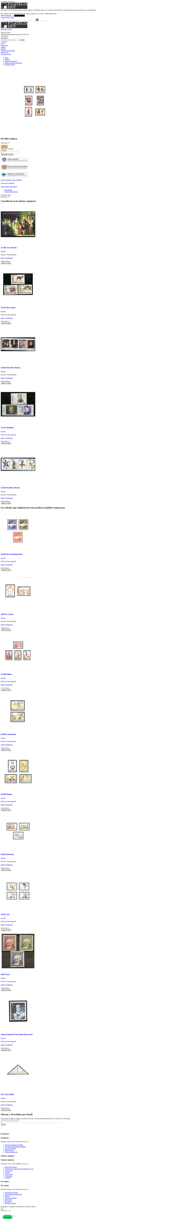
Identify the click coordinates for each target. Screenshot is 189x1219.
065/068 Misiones (6, 794)
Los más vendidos (10, 1148)
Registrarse (13, 186)
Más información (7, 15)
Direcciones (8, 1200)
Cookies (7, 1172)
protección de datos (13, 1130)
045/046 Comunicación (8, 734)
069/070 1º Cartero (7, 614)
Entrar (3, 258)
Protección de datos (11, 1167)
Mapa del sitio (9, 1150)
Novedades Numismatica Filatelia (15, 1147)
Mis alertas (8, 1201)
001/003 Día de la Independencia (11, 554)
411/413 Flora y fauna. (8, 307)
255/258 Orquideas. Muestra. (10, 487)
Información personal (11, 1192)
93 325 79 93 (43, 21)
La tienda (8, 1177)
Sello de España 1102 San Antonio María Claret (17, 1034)
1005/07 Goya (5, 974)
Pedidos (7, 1196)
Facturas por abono (11, 1198)
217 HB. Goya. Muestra (9, 247)
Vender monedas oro (11, 1152)
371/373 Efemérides (7, 427)
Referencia (4, 197)
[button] (94, 29)
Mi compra (4, 38)
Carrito (3, 17)
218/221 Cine (5, 914)
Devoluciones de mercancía (13, 1194)
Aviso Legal (8, 1174)
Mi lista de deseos (10, 1203)
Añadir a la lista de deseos (11, 180)
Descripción (8, 190)
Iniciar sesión (5, 186)
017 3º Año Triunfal (7, 1094)
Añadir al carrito (7, 154)
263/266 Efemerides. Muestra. (11, 367)
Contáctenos (8, 1176)
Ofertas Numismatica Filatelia (14, 1145)
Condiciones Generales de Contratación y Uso (19, 1169)
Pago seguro (8, 1170)
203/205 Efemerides (7, 854)
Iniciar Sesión (10, 17)
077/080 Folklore (6, 674)
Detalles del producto (11, 192)
